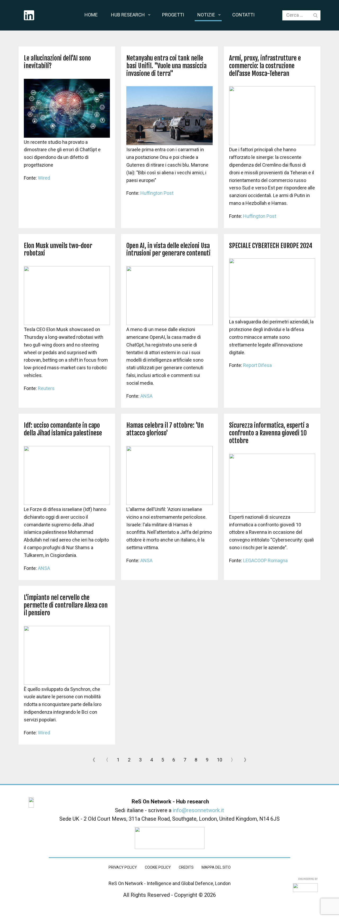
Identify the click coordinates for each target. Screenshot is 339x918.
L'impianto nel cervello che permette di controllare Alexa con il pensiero (66, 605)
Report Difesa (257, 365)
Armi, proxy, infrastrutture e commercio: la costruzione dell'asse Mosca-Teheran (265, 65)
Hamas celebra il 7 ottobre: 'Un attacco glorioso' (165, 429)
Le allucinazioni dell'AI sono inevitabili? (57, 62)
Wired (44, 178)
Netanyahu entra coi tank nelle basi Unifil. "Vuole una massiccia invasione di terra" (166, 65)
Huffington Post (156, 193)
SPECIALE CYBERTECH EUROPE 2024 (270, 246)
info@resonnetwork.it (198, 810)
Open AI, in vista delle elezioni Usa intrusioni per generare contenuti (168, 249)
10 (219, 760)
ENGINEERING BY (308, 879)
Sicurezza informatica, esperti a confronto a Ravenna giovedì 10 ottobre (269, 433)
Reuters (46, 388)
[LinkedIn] (31, 802)
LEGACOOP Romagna (265, 560)
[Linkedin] (29, 15)
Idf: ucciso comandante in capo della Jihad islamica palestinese (63, 429)
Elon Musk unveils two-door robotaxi (58, 249)
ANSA (146, 396)
